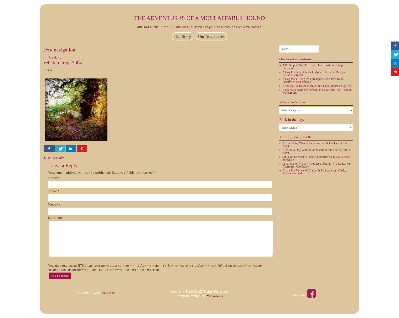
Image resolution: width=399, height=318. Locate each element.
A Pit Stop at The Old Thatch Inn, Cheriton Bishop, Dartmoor (313, 67)
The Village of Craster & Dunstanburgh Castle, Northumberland (314, 172)
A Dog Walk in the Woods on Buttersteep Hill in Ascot (314, 145)
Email (52, 191)
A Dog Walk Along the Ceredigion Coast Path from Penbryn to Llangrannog (312, 80)
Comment (55, 218)
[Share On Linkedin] (71, 148)
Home (48, 70)
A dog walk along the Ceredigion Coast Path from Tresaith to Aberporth (317, 91)
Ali (284, 143)
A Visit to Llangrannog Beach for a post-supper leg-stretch (316, 85)
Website (54, 204)
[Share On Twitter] (60, 148)
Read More (108, 292)
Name (52, 178)
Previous (52, 57)
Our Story (182, 36)
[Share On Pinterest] (82, 148)
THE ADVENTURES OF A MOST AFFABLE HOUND (199, 18)
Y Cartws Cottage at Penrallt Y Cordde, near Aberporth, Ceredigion (316, 165)
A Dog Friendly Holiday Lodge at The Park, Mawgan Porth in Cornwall (314, 74)
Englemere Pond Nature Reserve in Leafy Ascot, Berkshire (316, 158)
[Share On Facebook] (49, 148)
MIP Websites (215, 296)
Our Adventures (211, 36)
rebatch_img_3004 (63, 62)
